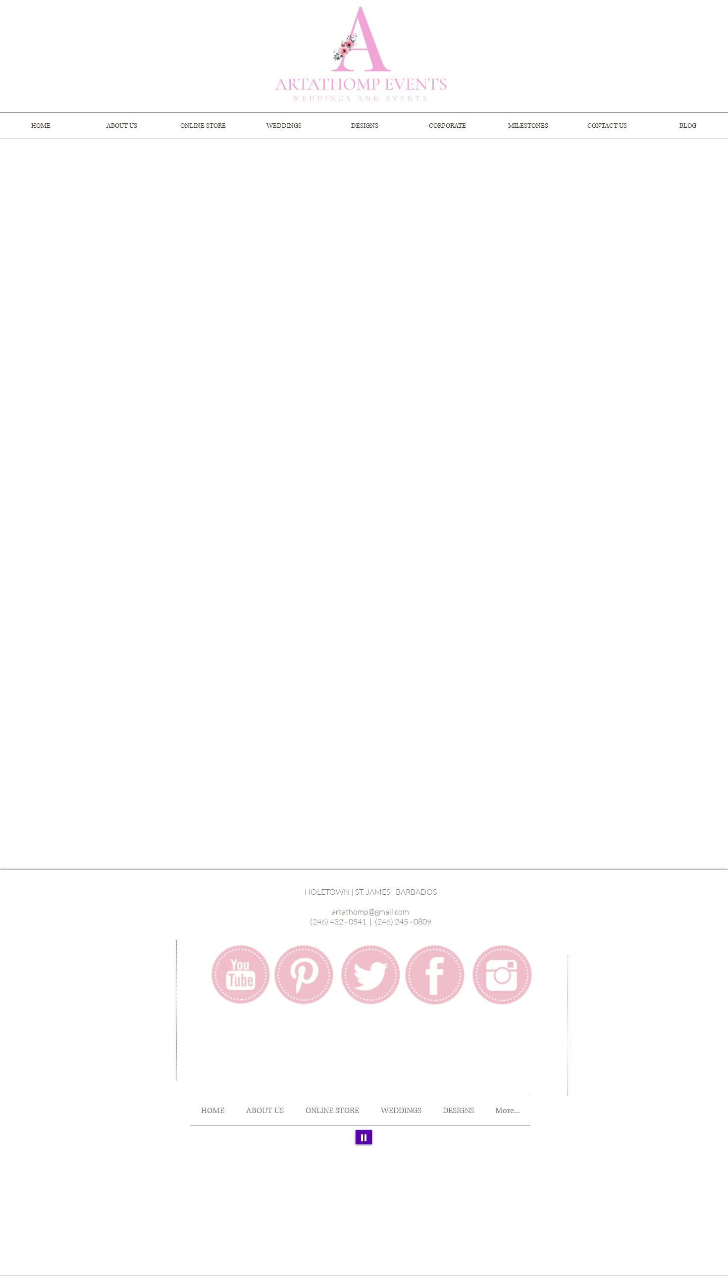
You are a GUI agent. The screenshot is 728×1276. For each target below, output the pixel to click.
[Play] (364, 1137)
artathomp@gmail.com (370, 912)
